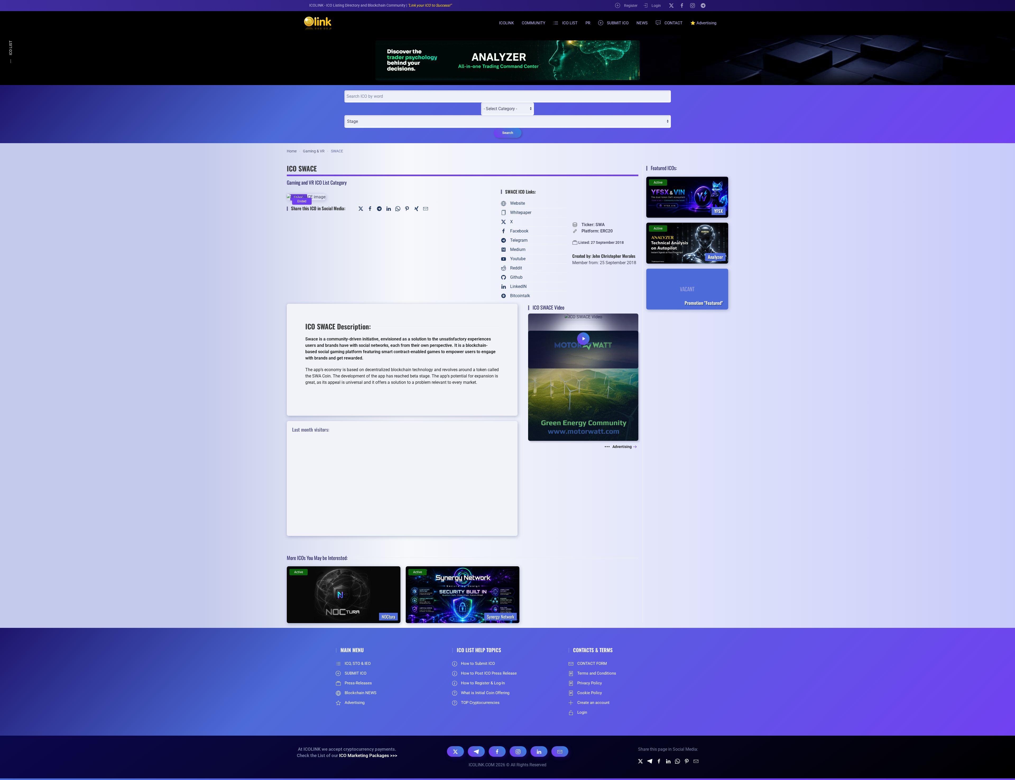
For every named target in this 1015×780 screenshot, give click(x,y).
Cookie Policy (589, 692)
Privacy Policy (589, 683)
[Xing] (416, 208)
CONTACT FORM (592, 663)
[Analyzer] (507, 60)
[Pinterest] (407, 208)
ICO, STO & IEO (358, 663)
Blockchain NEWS (360, 692)
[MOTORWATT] (583, 385)
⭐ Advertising (703, 23)
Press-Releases (358, 683)
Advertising (622, 447)
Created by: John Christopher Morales (603, 256)
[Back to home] (314, 23)
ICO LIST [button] (570, 23)
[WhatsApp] (397, 208)
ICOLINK (506, 23)
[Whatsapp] (677, 760)
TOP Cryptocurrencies (480, 702)
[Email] (559, 751)
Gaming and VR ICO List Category (317, 182)
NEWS (642, 23)
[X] (671, 5)
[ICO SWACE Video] (583, 340)
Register (631, 5)
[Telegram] (703, 5)
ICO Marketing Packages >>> (368, 755)
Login (656, 5)
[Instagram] (692, 5)
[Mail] (425, 208)
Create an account (593, 702)
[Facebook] (682, 5)
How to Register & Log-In (483, 683)
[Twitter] (360, 208)
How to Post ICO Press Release (489, 673)
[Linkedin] (668, 760)
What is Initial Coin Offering (485, 692)
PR (587, 23)
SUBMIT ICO (618, 23)
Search (507, 133)
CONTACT (673, 23)
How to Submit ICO (478, 663)
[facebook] (659, 760)
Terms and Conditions (596, 673)
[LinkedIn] (388, 208)
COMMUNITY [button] (533, 23)
